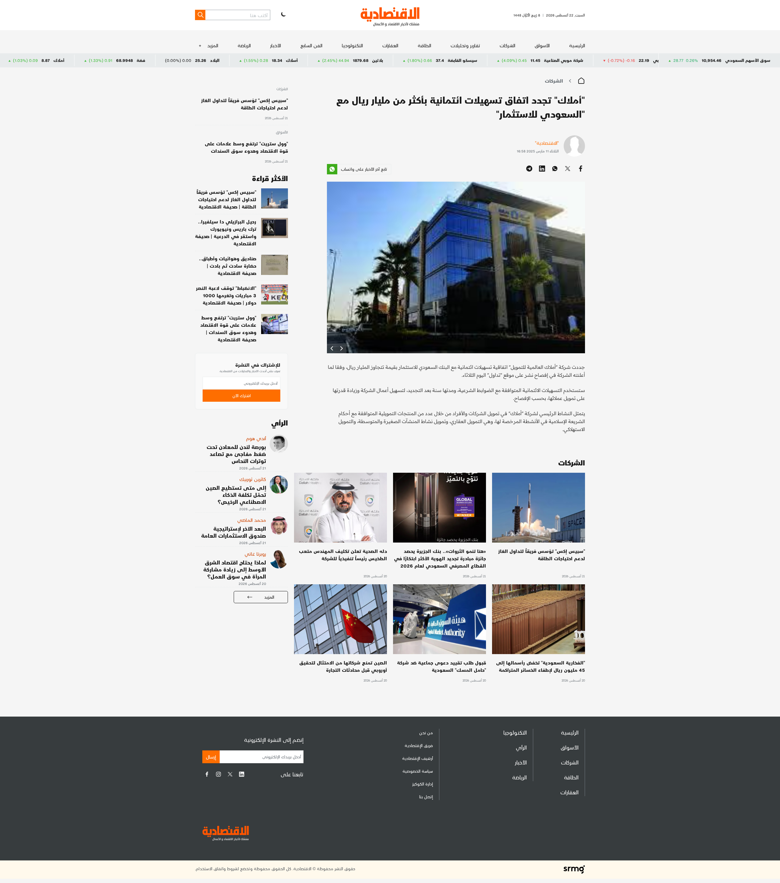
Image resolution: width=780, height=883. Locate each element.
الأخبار (275, 45)
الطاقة (424, 45)
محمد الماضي (251, 520)
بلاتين (443, 60)
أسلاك (358, 60)
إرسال (211, 757)
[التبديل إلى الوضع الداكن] (283, 15)
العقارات (390, 45)
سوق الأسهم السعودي (747, 60)
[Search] (200, 15)
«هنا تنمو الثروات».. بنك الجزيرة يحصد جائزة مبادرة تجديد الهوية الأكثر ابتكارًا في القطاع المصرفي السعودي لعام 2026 (440, 558)
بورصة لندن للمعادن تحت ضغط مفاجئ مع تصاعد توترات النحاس (236, 453)
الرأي (521, 747)
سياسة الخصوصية (417, 771)
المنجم (49, 60)
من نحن (426, 732)
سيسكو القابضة (529, 60)
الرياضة (244, 45)
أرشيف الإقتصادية (417, 758)
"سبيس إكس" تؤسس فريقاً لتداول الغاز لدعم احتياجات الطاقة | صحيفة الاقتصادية (226, 199)
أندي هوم (256, 438)
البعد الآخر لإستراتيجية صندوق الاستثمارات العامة (233, 532)
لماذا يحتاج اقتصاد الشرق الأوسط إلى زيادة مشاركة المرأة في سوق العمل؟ (234, 569)
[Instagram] (218, 774)
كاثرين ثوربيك (252, 479)
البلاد (281, 60)
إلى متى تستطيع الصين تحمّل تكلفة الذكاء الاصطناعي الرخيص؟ (236, 494)
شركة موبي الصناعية (630, 60)
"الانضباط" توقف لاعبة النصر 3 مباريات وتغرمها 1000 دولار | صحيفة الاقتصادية (226, 295)
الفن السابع (311, 45)
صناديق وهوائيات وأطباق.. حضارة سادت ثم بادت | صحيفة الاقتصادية (227, 265)
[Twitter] (230, 774)
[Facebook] (206, 774)
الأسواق (542, 45)
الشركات (507, 45)
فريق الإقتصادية (419, 745)
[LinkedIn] (241, 774)
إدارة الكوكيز (422, 783)
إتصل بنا (426, 796)
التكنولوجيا (352, 45)
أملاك (125, 60)
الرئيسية (577, 45)
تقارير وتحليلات (465, 45)
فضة (207, 60)
